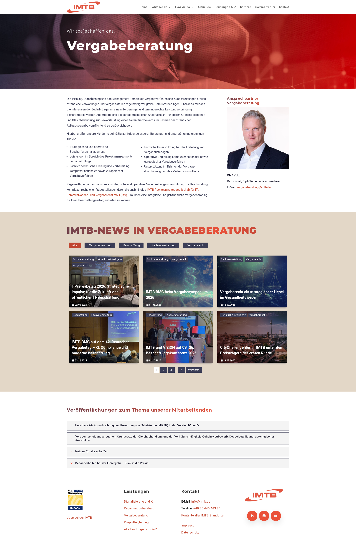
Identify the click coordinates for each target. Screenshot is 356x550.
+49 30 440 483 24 (206, 508)
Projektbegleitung (136, 522)
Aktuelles (204, 7)
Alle (74, 245)
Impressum (189, 525)
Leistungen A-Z (225, 7)
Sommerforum (265, 7)
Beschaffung (131, 245)
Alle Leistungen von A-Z (140, 529)
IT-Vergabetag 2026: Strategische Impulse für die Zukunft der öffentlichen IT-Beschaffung (100, 292)
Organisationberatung (139, 508)
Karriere (245, 7)
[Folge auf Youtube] (276, 516)
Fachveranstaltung (163, 245)
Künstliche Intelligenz (110, 259)
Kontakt (284, 7)
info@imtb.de (200, 501)
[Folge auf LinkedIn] (252, 516)
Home (143, 7)
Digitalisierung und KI (139, 501)
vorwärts (194, 370)
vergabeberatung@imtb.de (254, 187)
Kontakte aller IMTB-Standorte (202, 515)
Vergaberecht (196, 245)
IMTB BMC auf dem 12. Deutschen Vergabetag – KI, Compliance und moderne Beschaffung (100, 347)
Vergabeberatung (100, 245)
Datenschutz (190, 532)
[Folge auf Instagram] (264, 516)
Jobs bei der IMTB (79, 517)
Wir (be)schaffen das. (91, 31)
